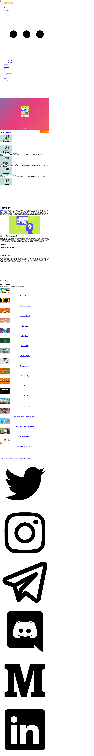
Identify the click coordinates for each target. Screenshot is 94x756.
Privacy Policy (28, 458)
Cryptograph (2, 210)
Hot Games (6, 5)
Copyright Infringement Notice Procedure (11, 458)
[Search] (0, 76)
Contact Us (20, 458)
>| (4, 456)
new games (6, 65)
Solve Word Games (11, 60)
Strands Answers (5, 132)
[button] (26, 56)
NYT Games (10, 57)
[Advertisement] (4, 22)
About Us (2, 458)
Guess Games (6, 67)
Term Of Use (24, 458)
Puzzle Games (10, 59)
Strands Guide (6, 68)
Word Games (10, 62)
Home (5, 78)
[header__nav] (0, 1)
